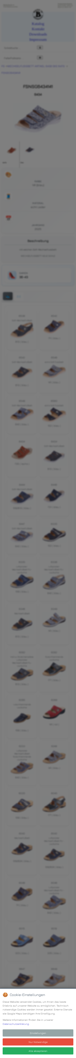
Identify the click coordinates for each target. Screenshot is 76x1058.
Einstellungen (38, 1032)
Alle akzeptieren (38, 1050)
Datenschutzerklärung (16, 1023)
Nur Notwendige (38, 1041)
